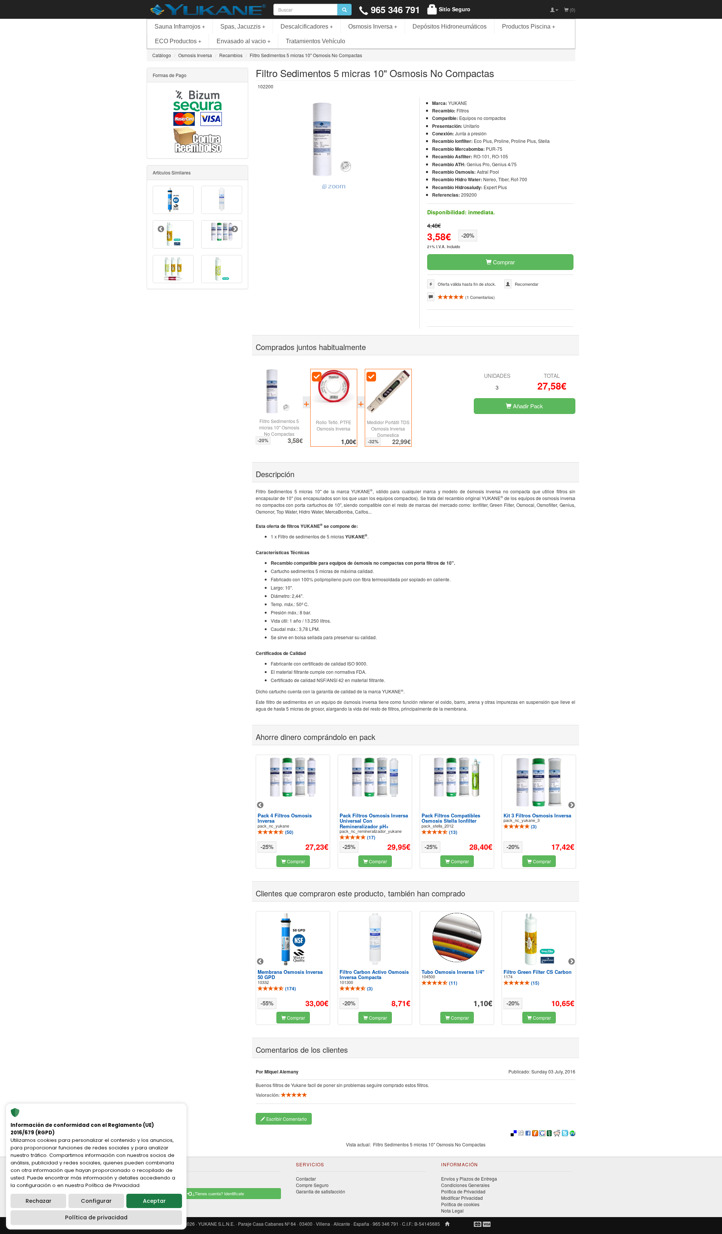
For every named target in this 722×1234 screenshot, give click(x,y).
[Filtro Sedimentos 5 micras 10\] (334, 146)
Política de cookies (460, 1204)
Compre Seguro (312, 1185)
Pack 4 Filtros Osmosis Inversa (285, 818)
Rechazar (39, 1201)
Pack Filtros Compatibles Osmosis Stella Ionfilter (451, 818)
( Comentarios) (479, 297)
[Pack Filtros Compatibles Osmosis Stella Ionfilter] (456, 777)
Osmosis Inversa (372, 26)
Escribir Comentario (286, 1119)
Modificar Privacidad (462, 1198)
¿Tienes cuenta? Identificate (217, 1193)
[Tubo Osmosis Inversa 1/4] (456, 937)
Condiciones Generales (465, 1185)
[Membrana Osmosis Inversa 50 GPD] (292, 939)
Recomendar (526, 284)
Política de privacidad (96, 1217)
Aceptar (154, 1201)
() (288, 832)
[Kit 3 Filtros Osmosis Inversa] (538, 782)
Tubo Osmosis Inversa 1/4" (453, 971)
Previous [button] (260, 805)
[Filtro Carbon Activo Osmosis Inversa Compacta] (374, 939)
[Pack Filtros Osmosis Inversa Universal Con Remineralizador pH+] (374, 777)
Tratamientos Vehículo (315, 41)
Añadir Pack (527, 406)
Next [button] (571, 805)
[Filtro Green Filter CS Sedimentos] (221, 269)
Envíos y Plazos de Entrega (469, 1178)
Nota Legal (452, 1210)
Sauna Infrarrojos (180, 26)
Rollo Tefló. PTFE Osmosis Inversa (333, 425)
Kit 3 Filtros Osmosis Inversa (537, 815)
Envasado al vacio (243, 41)
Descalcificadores (307, 26)
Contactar (306, 1178)
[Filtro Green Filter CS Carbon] (538, 939)
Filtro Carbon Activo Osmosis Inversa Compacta (374, 974)
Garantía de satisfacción (320, 1191)
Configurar (96, 1201)
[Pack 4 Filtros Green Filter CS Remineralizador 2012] (173, 269)
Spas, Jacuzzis (242, 26)
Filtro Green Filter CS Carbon (538, 971)
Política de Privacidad (463, 1191)
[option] (293, 812)
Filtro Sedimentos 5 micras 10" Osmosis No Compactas (279, 427)
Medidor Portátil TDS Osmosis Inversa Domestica (388, 428)
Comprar (503, 262)
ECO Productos (178, 41)
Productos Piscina (528, 26)
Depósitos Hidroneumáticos (450, 26)
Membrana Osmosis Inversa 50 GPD (290, 974)
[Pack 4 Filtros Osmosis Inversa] (292, 777)
